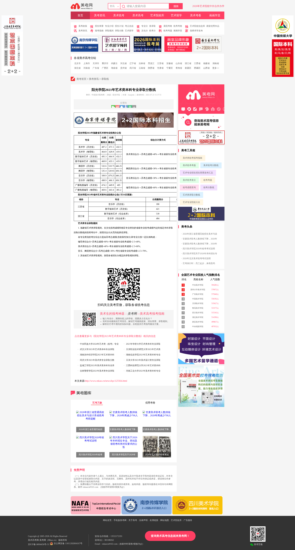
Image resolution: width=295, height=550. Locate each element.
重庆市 (105, 63)
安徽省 (169, 63)
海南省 (114, 68)
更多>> (215, 68)
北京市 (77, 63)
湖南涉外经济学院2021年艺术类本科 (97, 355)
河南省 (86, 68)
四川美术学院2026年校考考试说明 (199, 248)
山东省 (179, 63)
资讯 (112, 6)
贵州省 (123, 68)
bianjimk (131, 95)
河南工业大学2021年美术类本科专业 (143, 371)
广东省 (96, 68)
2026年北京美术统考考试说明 (197, 258)
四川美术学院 (197, 313)
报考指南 (99, 31)
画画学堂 (214, 15)
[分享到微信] (113, 106)
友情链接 (154, 520)
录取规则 (109, 31)
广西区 (105, 68)
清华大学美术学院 (197, 290)
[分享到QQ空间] (122, 106)
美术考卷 (195, 15)
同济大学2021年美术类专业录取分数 (97, 360)
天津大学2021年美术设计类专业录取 (143, 360)
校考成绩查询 (189, 187)
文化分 (144, 31)
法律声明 (143, 520)
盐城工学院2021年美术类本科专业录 (97, 365)
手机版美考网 (120, 520)
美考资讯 (99, 15)
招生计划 (119, 26)
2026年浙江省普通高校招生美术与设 (200, 234)
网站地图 (164, 520)
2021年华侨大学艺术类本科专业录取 (143, 344)
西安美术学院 (197, 322)
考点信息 (129, 26)
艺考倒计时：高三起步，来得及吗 (199, 263)
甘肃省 (160, 68)
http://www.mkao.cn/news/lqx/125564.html (106, 381)
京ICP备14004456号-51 (38, 544)
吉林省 (142, 63)
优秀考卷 (150, 402)
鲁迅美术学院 (197, 308)
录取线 (105, 79)
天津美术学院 (197, 303)
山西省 (206, 68)
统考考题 (167, 31)
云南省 (142, 68)
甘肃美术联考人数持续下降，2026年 (200, 239)
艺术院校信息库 (197, 26)
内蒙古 (114, 63)
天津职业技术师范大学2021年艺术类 (143, 349)
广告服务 (188, 520)
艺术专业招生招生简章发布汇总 (198, 173)
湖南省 (215, 63)
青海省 (179, 68)
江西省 (197, 63)
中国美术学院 (197, 299)
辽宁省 (133, 63)
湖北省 (77, 68)
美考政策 (83, 26)
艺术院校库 (157, 15)
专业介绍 (109, 26)
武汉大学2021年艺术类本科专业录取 (97, 349)
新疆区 (188, 68)
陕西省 (151, 68)
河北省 (123, 63)
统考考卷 (177, 26)
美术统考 (118, 15)
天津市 (96, 63)
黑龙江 (151, 63)
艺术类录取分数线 (191, 195)
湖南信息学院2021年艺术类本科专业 (143, 355)
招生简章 (99, 26)
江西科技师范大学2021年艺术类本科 (143, 365)
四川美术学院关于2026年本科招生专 (200, 253)
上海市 (86, 63)
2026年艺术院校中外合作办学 (208, 6)
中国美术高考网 (98, 95)
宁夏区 (169, 68)
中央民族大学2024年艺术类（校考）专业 (99, 344)
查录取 (152, 26)
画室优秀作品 (212, 26)
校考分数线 (208, 187)
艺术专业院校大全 (191, 202)
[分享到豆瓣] (130, 106)
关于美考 (132, 520)
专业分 (144, 26)
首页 (80, 15)
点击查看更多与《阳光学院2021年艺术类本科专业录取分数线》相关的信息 (115, 336)
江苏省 (160, 63)
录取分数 (119, 31)
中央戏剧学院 (197, 326)
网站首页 (107, 520)
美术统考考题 (189, 165)
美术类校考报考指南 (192, 158)
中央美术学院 (197, 285)
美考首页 (81, 79)
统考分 (152, 31)
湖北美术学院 (197, 317)
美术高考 (138, 15)
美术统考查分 (189, 180)
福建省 (206, 63)
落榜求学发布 (196, 31)
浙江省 (188, 63)
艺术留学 (176, 15)
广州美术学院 (197, 294)
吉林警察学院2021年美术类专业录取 (97, 371)
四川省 (133, 68)
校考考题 (207, 180)
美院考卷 (167, 26)
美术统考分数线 (210, 165)
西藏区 (197, 68)
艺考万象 (97, 402)
